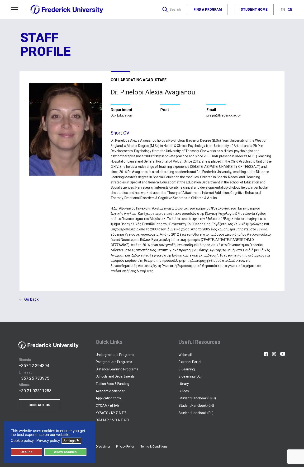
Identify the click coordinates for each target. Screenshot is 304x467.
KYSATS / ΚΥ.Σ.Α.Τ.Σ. (111, 413)
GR (290, 9)
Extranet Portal (190, 362)
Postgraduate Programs (114, 362)
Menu (16, 9)
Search (175, 9)
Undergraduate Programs (115, 355)
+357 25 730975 (34, 378)
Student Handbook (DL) (196, 413)
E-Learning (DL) (190, 376)
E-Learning (187, 369)
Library (184, 384)
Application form (108, 398)
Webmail (185, 355)
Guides (184, 391)
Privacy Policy (125, 446)
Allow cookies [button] (65, 452)
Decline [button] (26, 452)
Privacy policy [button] (48, 441)
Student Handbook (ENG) (197, 398)
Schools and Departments (115, 376)
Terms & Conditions (154, 446)
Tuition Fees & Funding (112, 384)
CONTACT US (39, 405)
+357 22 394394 (34, 365)
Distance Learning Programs (117, 369)
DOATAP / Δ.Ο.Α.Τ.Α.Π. (112, 420)
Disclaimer (103, 446)
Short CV (120, 133)
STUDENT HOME (254, 9)
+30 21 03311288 (35, 390)
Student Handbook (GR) (196, 405)
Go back (31, 299)
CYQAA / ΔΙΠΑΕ (107, 405)
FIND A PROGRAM (208, 9)
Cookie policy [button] (22, 441)
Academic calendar (110, 391)
